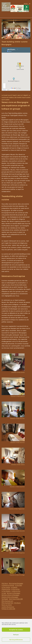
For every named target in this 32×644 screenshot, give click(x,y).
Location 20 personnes (8, 606)
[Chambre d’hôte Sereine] (13, 432)
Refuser (16, 634)
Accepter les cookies (16, 630)
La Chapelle (14, 587)
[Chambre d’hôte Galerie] (13, 386)
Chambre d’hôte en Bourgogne (10, 597)
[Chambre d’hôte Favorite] (13, 522)
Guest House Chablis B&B (16, 599)
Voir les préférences (16, 639)
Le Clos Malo (18, 585)
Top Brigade (5, 599)
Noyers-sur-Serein (7, 605)
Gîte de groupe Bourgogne (16, 583)
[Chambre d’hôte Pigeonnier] (13, 500)
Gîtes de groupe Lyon (7, 601)
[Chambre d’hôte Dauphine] (13, 544)
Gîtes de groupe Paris (7, 603)
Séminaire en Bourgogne (13, 593)
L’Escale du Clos (6, 589)
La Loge (4, 593)
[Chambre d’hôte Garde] (13, 362)
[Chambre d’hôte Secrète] (13, 409)
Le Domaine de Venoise (8, 585)
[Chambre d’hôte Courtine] (13, 477)
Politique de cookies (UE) (8, 608)
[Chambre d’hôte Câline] (13, 455)
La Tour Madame (6, 591)
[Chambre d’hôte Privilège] (13, 566)
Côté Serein (5, 583)
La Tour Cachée (6, 587)
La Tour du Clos (15, 589)
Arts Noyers (17, 603)
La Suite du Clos (15, 591)
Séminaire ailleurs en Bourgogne (10, 595)
